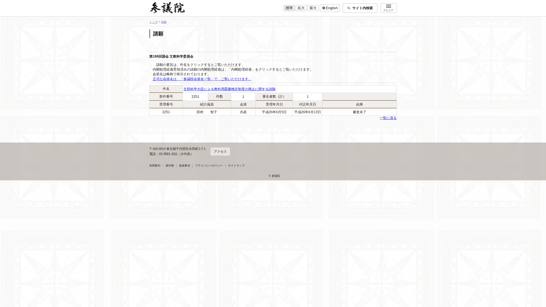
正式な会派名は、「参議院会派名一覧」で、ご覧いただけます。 (202, 79)
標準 (289, 8)
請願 (164, 22)
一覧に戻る (388, 118)
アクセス (220, 151)
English (330, 8)
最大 (313, 8)
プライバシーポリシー (209, 165)
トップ (153, 22)
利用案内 (154, 165)
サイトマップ (236, 165)
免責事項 (184, 165)
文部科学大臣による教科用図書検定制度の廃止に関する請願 (229, 89)
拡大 (301, 8)
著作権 (170, 165)
